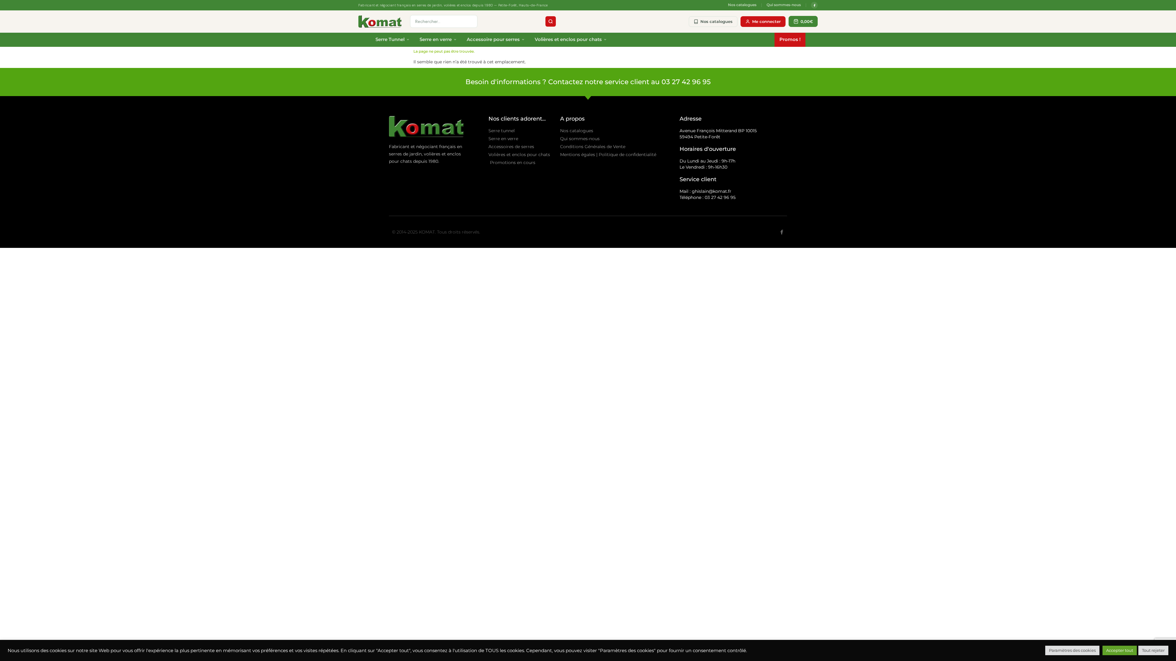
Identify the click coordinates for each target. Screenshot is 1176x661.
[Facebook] (814, 5)
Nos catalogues (742, 5)
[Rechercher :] (443, 21)
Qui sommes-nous (784, 5)
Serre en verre (436, 39)
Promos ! (790, 39)
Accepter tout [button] (1119, 650)
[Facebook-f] (781, 232)
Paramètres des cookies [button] (1072, 650)
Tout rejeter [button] (1153, 650)
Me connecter (766, 21)
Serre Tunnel (390, 39)
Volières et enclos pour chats (568, 39)
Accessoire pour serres (493, 39)
